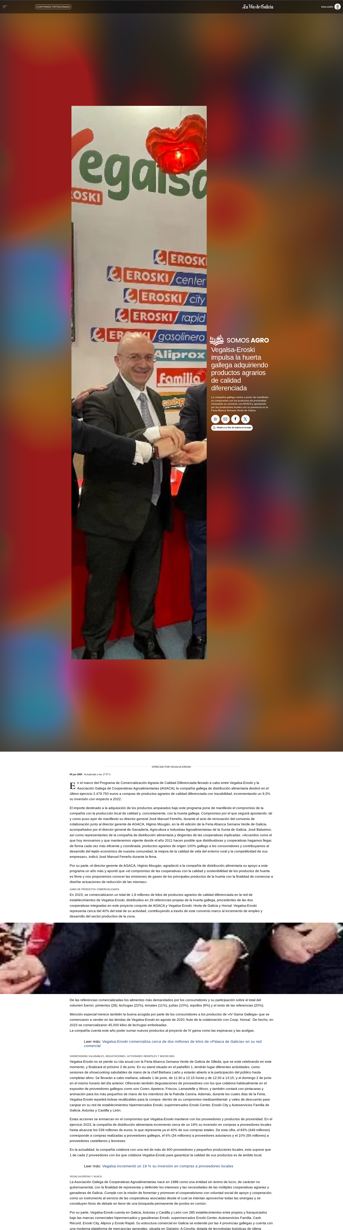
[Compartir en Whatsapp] (215, 419)
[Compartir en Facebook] (235, 419)
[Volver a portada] (188, 6)
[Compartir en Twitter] (245, 419)
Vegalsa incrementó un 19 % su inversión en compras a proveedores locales (167, 1166)
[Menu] (5, 6)
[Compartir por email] (225, 419)
